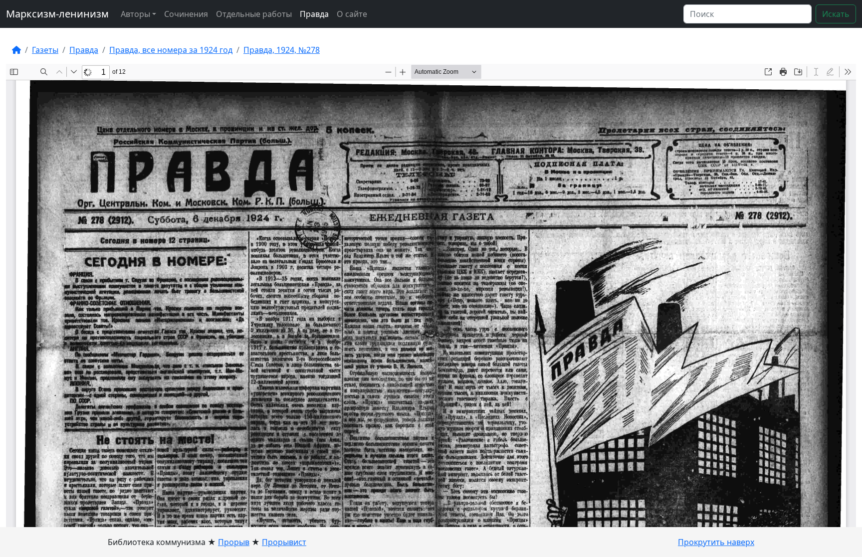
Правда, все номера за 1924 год (170, 49)
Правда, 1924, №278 (281, 49)
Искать (836, 13)
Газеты (45, 49)
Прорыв (233, 542)
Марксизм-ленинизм (57, 13)
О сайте (352, 13)
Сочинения (186, 13)
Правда (314, 13)
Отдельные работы (254, 13)
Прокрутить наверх (716, 542)
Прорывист (284, 542)
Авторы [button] (135, 13)
